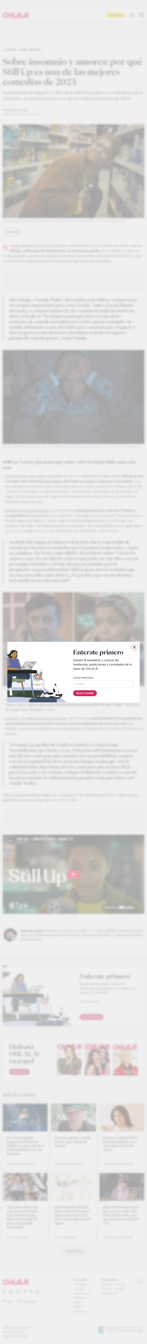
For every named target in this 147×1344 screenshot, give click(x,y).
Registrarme (85, 693)
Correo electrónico (83, 677)
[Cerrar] (134, 647)
